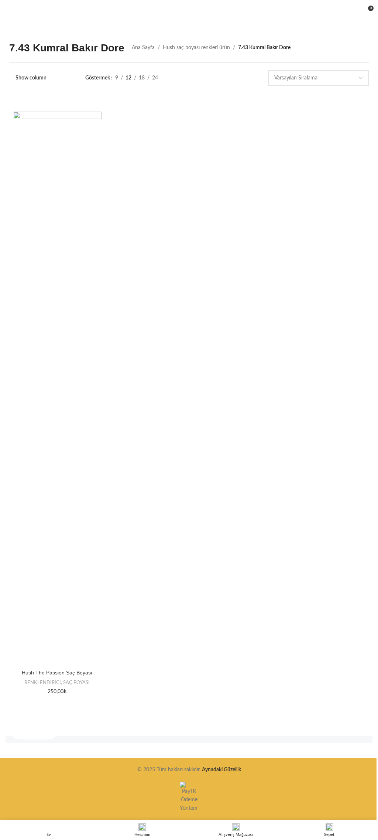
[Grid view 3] (214, 78)
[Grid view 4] (225, 78)
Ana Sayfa (143, 47)
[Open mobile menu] (8, 11)
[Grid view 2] (202, 78)
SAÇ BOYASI (76, 682)
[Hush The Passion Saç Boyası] (57, 389)
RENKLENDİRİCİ (42, 682)
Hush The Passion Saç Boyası (57, 673)
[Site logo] (189, 11)
